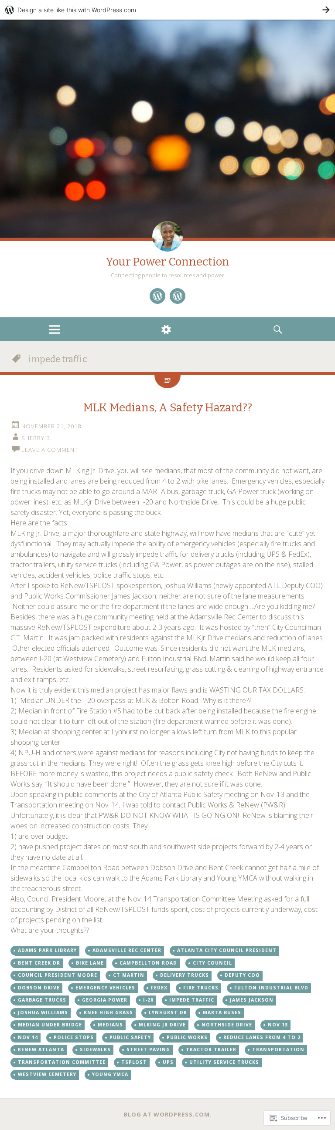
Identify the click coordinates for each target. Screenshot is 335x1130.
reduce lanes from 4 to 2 (262, 1037)
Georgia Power (104, 1000)
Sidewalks (95, 1049)
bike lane (90, 963)
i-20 (148, 1000)
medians (110, 1025)
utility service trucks (224, 1062)
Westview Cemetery (47, 1074)
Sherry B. (36, 438)
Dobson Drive (39, 988)
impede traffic (191, 1000)
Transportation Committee (62, 1062)
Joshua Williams (43, 1012)
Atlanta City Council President (227, 950)
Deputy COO (242, 975)
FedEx (159, 988)
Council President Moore (57, 975)
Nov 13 (278, 1025)
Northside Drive (227, 1025)
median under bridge (50, 1025)
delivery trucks (184, 975)
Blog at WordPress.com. (167, 1114)
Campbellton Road (148, 963)
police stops (74, 1037)
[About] (157, 296)
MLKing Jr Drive (162, 1025)
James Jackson (251, 1000)
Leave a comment (49, 450)
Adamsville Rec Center (126, 950)
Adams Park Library (47, 950)
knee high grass (108, 1012)
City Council (212, 963)
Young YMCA (110, 1074)
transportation (278, 1049)
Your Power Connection (167, 262)
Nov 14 (28, 1037)
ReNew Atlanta (41, 1049)
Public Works (187, 1037)
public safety (130, 1037)
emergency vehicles (105, 988)
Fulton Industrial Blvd (271, 988)
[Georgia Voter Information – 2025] (177, 296)
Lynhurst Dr (168, 1012)
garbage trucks (42, 1000)
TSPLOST (134, 1062)
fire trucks (201, 988)
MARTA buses (222, 1012)
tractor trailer (211, 1049)
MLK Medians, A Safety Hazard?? (167, 407)
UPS (168, 1062)
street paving (148, 1049)
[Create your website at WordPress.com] (167, 10)
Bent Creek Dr (39, 963)
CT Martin (128, 975)
